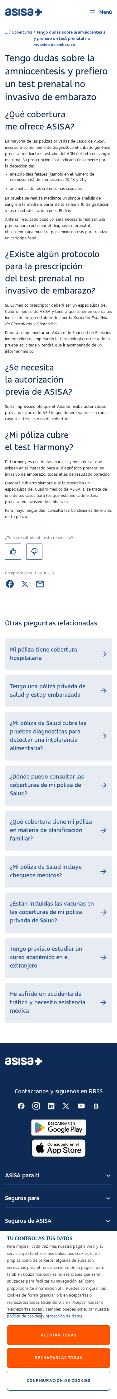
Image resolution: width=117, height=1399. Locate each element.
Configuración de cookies (58, 1380)
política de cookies (24, 1316)
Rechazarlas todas (58, 1357)
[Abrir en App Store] (58, 1148)
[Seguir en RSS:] (21, 1106)
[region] (58, 1315)
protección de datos (64, 1316)
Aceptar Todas (58, 1335)
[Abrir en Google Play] (58, 1128)
